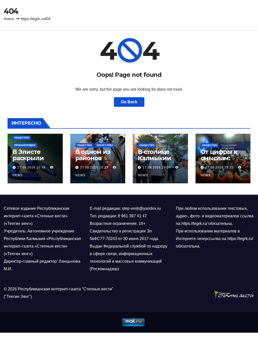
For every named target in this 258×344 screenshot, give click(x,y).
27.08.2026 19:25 (219, 167)
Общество (21, 137)
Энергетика (104, 145)
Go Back (129, 102)
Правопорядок (25, 145)
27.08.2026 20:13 (94, 167)
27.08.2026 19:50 (157, 167)
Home (9, 19)
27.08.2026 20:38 (31, 167)
